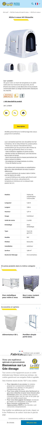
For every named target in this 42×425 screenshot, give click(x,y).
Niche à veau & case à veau (19, 12)
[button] (32, 3)
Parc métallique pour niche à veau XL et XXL (10, 297)
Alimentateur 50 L (10, 335)
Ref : (5, 106)
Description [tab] (21, 126)
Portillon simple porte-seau (29, 336)
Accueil (5, 12)
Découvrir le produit (11, 286)
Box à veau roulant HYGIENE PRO (31, 296)
